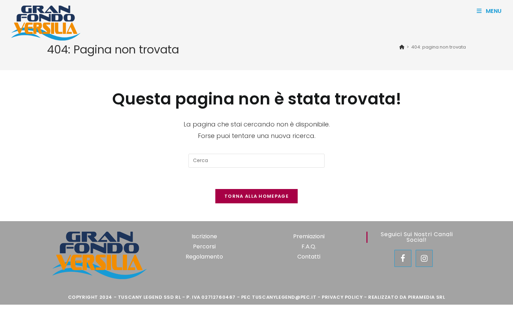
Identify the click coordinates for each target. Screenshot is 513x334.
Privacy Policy (342, 297)
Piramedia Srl (426, 297)
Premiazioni (309, 236)
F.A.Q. (309, 246)
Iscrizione (204, 236)
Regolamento (204, 257)
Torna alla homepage (256, 196)
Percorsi (204, 246)
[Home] (401, 47)
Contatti (308, 257)
